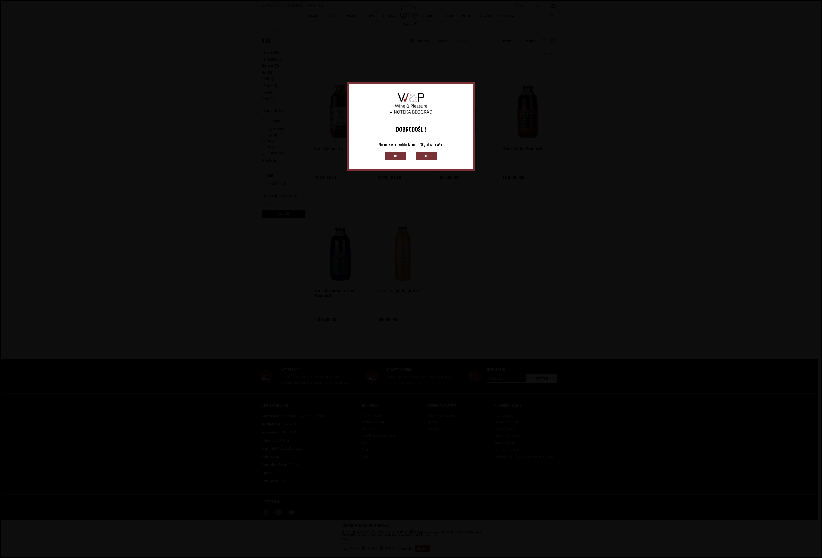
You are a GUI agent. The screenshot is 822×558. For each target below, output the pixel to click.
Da (395, 155)
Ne (426, 155)
